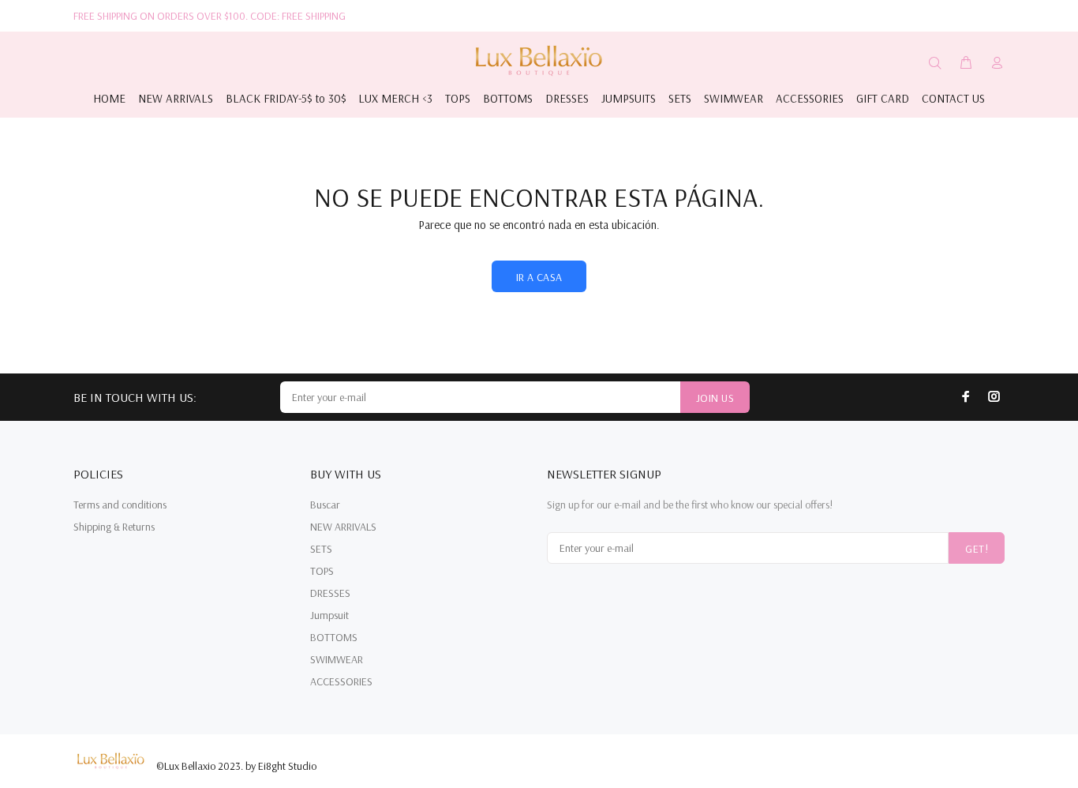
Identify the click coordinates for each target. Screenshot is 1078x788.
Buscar (325, 504)
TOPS (322, 571)
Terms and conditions (120, 504)
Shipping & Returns (114, 527)
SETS (321, 549)
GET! (976, 549)
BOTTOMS (333, 637)
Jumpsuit (329, 615)
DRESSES (330, 593)
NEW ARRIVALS (343, 527)
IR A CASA (539, 277)
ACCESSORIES (341, 681)
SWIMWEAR (336, 659)
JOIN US (715, 398)
